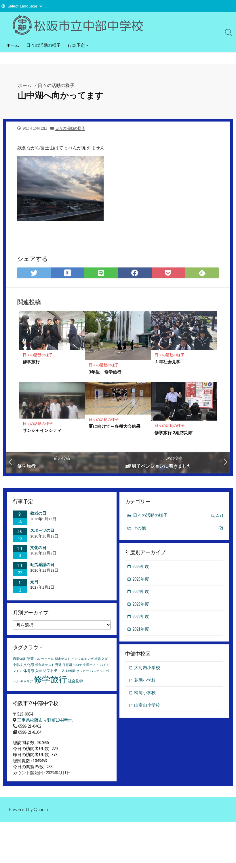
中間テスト (91, 665)
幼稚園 (70, 671)
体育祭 (29, 671)
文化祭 (29, 664)
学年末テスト (44, 665)
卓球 (97, 659)
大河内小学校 (147, 667)
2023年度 (140, 604)
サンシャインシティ (42, 430)
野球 (58, 665)
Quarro (41, 809)
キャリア (26, 681)
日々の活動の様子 (43, 45)
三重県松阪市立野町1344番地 (45, 720)
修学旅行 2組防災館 (174, 432)
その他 (178, 528)
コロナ (77, 665)
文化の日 (38, 547)
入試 (105, 659)
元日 (34, 581)
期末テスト (63, 659)
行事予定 (76, 45)
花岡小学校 (145, 680)
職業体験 (19, 659)
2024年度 (140, 591)
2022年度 (140, 616)
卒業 (30, 658)
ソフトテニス (54, 671)
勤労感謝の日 (42, 564)
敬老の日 (38, 513)
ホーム (12, 45)
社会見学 (75, 681)
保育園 (67, 665)
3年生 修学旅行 (105, 371)
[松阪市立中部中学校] (81, 25)
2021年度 (140, 629)
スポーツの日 (42, 530)
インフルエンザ (82, 659)
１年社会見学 (167, 361)
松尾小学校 (145, 692)
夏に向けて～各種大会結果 (114, 426)
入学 (38, 671)
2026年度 (140, 566)
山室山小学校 (147, 705)
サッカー (82, 671)
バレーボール (44, 659)
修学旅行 (31, 361)
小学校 (17, 665)
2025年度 (140, 579)
